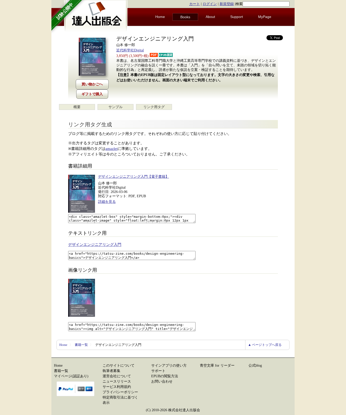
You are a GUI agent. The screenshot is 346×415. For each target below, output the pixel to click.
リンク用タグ (154, 107)
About (210, 17)
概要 (77, 107)
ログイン (210, 4)
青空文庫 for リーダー (217, 365)
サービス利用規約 (117, 387)
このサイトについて (118, 365)
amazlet (111, 149)
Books (185, 17)
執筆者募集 (111, 371)
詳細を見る (107, 202)
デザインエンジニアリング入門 (94, 245)
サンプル (115, 107)
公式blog (255, 365)
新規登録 (227, 4)
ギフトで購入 (92, 94)
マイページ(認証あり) (71, 376)
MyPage (264, 17)
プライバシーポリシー (120, 392)
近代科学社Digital (130, 50)
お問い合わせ (161, 381)
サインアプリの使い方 (169, 365)
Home (160, 17)
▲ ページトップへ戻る (265, 345)
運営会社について (117, 376)
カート (194, 4)
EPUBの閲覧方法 (164, 376)
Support (236, 17)
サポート (158, 371)
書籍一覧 (81, 345)
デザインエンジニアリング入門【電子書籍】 (133, 177)
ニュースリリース (117, 381)
